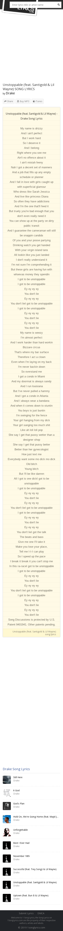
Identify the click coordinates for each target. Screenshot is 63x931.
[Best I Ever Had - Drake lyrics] (7, 845)
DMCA (40, 913)
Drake (10, 93)
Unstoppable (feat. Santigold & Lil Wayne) (35, 882)
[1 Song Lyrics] (20, 8)
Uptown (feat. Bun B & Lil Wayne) (30, 895)
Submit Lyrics (26, 913)
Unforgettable (20, 829)
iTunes (38, 101)
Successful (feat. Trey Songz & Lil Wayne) (35, 869)
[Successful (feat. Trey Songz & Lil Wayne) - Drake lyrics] (7, 872)
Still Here (17, 777)
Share (9, 101)
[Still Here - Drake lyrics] (7, 780)
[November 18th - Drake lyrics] (7, 858)
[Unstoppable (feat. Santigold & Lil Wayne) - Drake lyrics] (7, 885)
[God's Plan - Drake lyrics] (7, 806)
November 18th (21, 856)
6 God (16, 790)
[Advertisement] (31, 51)
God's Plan (18, 803)
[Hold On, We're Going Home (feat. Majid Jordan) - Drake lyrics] (7, 819)
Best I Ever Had (21, 842)
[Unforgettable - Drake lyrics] (7, 832)
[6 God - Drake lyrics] (7, 793)
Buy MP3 (24, 101)
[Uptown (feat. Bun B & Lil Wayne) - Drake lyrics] (7, 898)
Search (58, 5)
